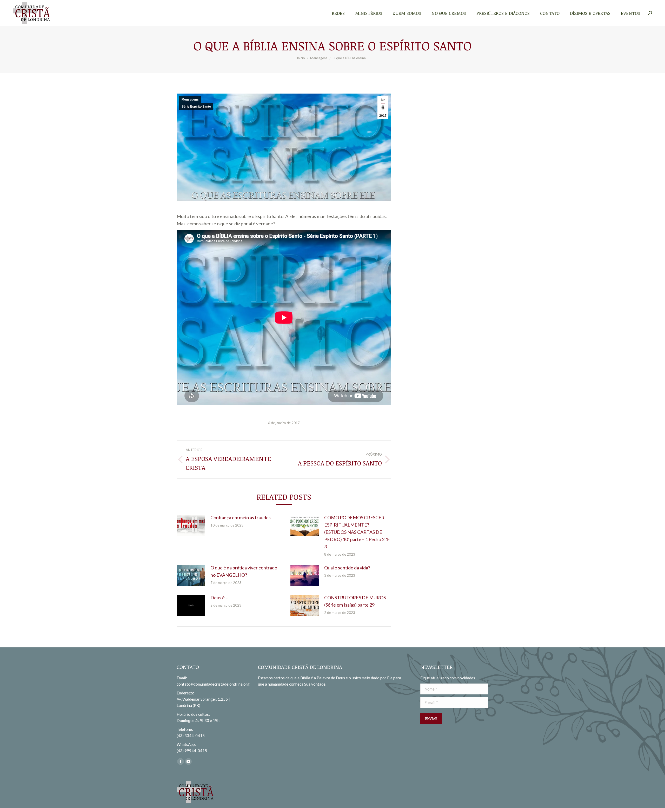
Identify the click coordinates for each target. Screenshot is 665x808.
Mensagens (190, 99)
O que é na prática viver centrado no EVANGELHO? (243, 571)
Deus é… (219, 597)
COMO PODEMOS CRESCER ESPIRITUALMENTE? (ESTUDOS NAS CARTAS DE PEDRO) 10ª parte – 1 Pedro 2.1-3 (357, 532)
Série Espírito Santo (196, 106)
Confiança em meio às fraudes (240, 517)
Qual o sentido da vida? (347, 567)
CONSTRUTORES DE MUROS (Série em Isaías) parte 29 (355, 601)
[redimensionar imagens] (191, 525)
